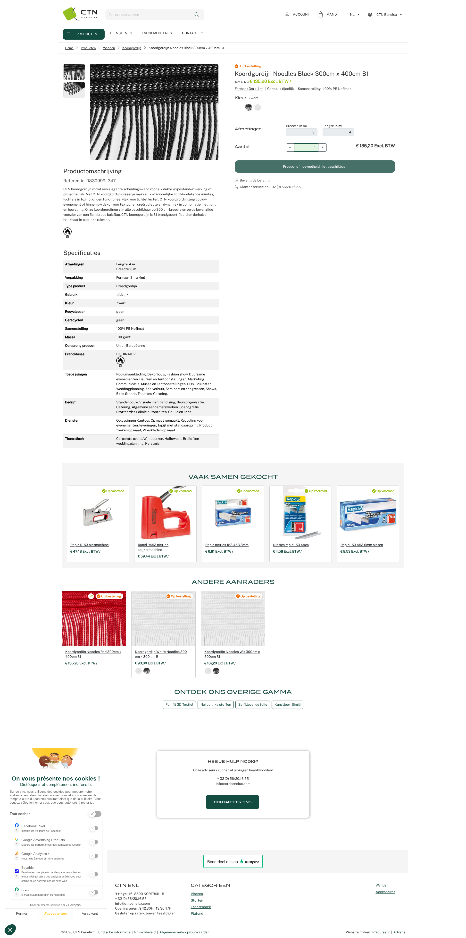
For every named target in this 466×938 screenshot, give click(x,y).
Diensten (118, 33)
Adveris (399, 932)
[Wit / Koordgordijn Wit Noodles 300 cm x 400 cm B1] (257, 107)
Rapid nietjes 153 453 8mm (227, 545)
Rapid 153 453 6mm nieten (362, 545)
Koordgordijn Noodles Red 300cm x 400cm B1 (93, 654)
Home (69, 48)
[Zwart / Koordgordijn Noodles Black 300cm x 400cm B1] (248, 107)
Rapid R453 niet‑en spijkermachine (153, 547)
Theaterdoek (201, 907)
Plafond (197, 913)
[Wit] (208, 671)
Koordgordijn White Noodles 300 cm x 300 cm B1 (161, 654)
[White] (138, 671)
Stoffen (197, 900)
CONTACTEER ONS (232, 802)
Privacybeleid (145, 932)
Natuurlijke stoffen (215, 704)
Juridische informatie (114, 932)
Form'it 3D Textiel (179, 704)
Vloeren (197, 894)
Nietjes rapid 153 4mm (291, 545)
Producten (86, 34)
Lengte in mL (333, 126)
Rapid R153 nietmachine (89, 545)
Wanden (109, 48)
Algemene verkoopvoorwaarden (184, 932)
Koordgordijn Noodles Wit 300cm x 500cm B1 (232, 654)
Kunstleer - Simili (288, 704)
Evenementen (155, 33)
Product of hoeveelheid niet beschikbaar (315, 166)
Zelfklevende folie (252, 704)
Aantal (242, 147)
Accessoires (385, 892)
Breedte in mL (297, 126)
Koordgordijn (131, 48)
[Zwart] (146, 671)
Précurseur (381, 932)
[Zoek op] (197, 14)
